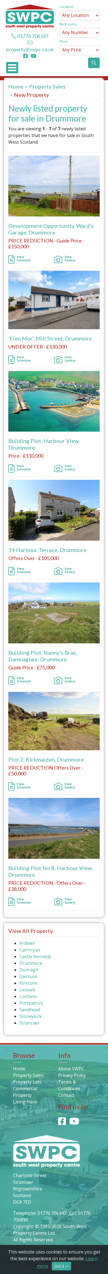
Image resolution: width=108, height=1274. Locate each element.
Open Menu (12, 67)
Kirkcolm (28, 983)
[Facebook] (26, 56)
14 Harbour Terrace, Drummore (47, 549)
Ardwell (27, 943)
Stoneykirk (30, 1016)
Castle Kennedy (35, 956)
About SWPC (71, 1069)
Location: (67, 6)
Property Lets (27, 1082)
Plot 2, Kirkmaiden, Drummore (46, 759)
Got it (59, 1266)
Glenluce (28, 976)
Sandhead (29, 1010)
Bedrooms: (68, 24)
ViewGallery (70, 258)
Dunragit (28, 970)
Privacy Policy (72, 1075)
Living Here (25, 1102)
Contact (66, 1095)
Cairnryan (29, 950)
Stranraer (29, 1023)
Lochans (28, 996)
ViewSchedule (24, 258)
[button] (94, 63)
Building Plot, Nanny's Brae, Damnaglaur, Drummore (42, 655)
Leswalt (27, 990)
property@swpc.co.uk (30, 49)
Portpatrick (31, 1003)
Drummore (30, 963)
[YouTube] (33, 56)
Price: (64, 41)
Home (16, 86)
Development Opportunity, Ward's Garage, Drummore (51, 229)
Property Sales (47, 86)
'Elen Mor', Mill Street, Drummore (50, 338)
